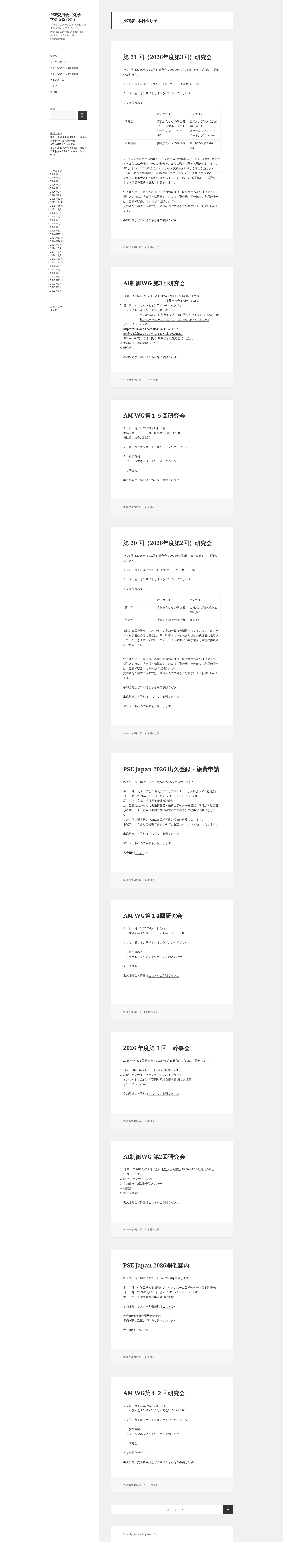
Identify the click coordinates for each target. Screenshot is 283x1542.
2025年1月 (56, 230)
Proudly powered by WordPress (141, 1534)
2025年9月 (56, 209)
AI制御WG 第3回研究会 (62, 140)
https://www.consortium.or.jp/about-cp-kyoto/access (174, 319)
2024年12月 (56, 234)
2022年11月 (56, 280)
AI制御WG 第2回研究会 (154, 1156)
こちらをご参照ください (163, 357)
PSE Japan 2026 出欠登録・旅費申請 (171, 769)
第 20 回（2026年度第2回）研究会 (68, 147)
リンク (53, 86)
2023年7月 (56, 266)
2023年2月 (56, 273)
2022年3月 (56, 290)
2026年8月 (56, 174)
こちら (139, 852)
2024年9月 (56, 244)
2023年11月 (56, 262)
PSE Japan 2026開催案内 (156, 1265)
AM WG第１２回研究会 (154, 1393)
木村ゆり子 (153, 247)
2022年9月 (56, 283)
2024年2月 (56, 255)
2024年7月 (56, 251)
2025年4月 (56, 223)
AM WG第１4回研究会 (153, 915)
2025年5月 (56, 220)
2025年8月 (56, 213)
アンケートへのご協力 (137, 706)
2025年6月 (56, 216)
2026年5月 (56, 181)
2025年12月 (56, 198)
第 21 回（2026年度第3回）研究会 (68, 137)
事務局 (53, 92)
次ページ (228, 1509)
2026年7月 (56, 177)
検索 (52, 109)
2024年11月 (56, 237)
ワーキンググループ (60, 61)
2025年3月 (56, 227)
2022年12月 (56, 276)
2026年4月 (56, 184)
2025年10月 (56, 205)
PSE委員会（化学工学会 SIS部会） (67, 17)
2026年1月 (56, 195)
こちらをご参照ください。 (165, 220)
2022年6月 (56, 287)
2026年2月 (56, 191)
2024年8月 (56, 248)
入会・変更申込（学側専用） (65, 73)
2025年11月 (56, 202)
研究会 (53, 55)
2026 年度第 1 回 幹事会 (156, 1048)
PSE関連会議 (57, 79)
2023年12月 (56, 259)
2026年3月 (56, 188)
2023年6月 (56, 269)
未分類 (53, 310)
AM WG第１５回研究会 (62, 144)
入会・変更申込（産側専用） (65, 67)
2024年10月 (56, 241)
